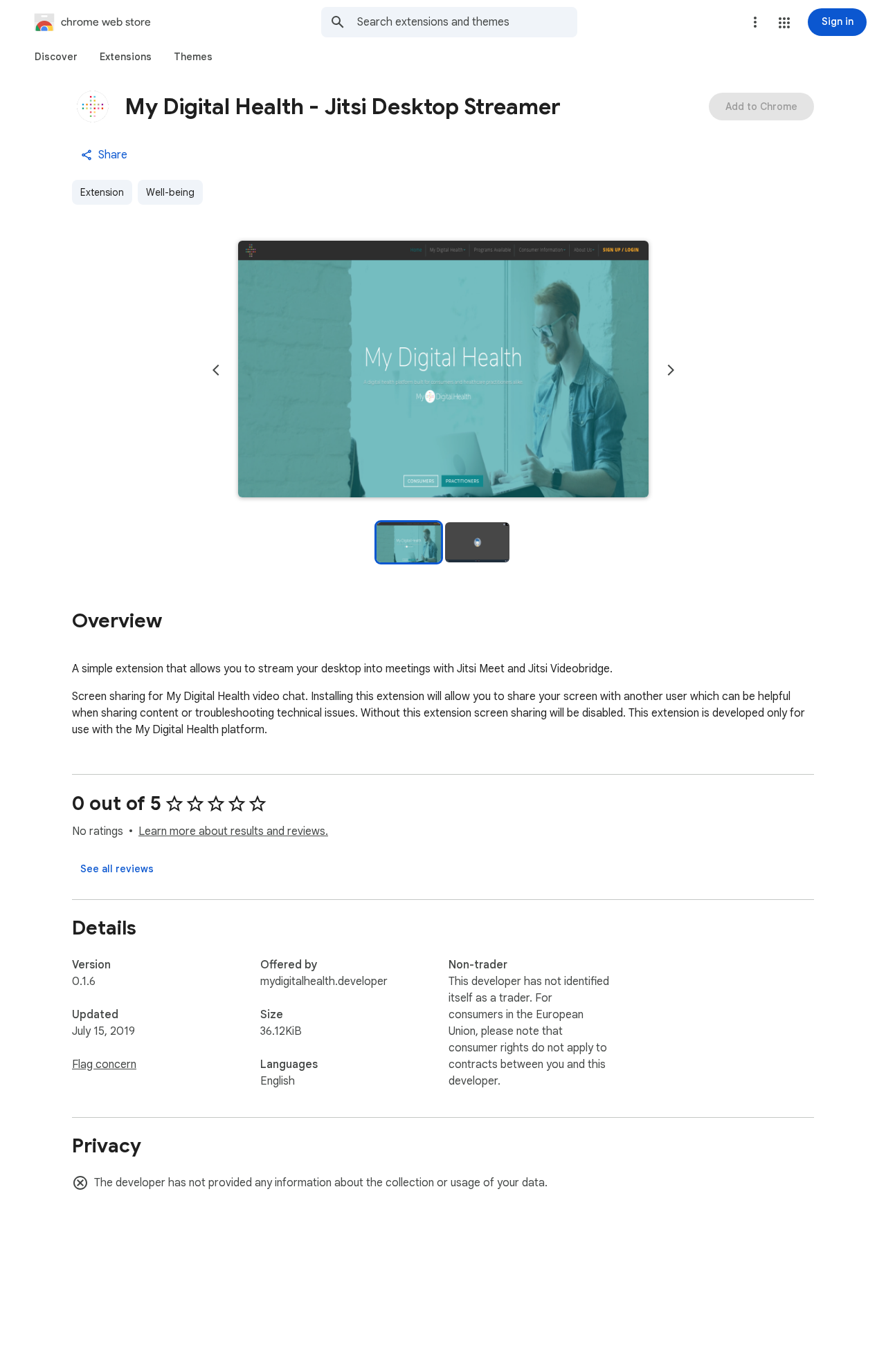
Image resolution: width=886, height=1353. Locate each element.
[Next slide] (671, 370)
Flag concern (104, 1064)
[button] (784, 23)
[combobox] (467, 22)
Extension (102, 192)
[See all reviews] (117, 868)
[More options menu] (755, 22)
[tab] (56, 56)
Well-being (170, 192)
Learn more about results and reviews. (233, 831)
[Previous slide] (216, 370)
